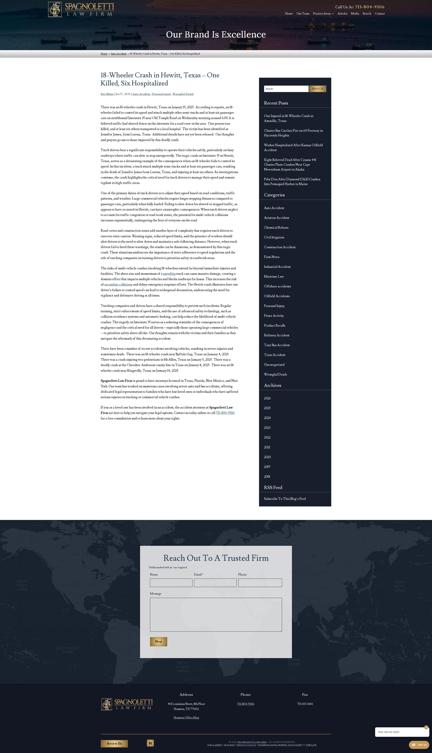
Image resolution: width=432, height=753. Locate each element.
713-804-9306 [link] (370, 7)
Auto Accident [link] (141, 94)
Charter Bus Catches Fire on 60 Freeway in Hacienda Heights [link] (293, 133)
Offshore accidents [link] (277, 286)
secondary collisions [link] (118, 285)
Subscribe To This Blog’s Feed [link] (285, 499)
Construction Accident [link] (280, 247)
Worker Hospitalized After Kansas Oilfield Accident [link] (293, 147)
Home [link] (289, 13)
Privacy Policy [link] (246, 745)
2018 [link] (267, 477)
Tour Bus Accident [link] (277, 345)
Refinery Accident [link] (276, 335)
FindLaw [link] (311, 745)
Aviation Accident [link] (276, 218)
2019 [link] (267, 467)
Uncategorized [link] (274, 365)
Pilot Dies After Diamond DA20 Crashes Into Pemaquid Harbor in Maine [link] (292, 181)
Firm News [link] (271, 257)
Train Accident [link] (274, 355)
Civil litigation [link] (274, 237)
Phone (242, 575)
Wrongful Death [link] (183, 94)
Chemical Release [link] (276, 228)
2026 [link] (267, 398)
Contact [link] (380, 13)
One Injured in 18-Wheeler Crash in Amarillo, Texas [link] (288, 118)
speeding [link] (169, 274)
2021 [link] (267, 447)
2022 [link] (267, 438)
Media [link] (355, 13)
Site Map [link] (229, 745)
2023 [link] (267, 428)
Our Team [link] (302, 13)
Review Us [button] (114, 744)
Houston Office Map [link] (186, 718)
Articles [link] (342, 13)
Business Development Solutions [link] (280, 745)
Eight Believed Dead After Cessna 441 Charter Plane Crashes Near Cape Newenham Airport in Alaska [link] (290, 165)
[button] (150, 743)
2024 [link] (267, 418)
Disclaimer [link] (215, 745)
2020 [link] (267, 457)
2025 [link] (267, 408)
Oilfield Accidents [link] (277, 296)
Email (199, 575)
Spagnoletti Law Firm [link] (251, 742)
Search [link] (367, 13)
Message (155, 594)
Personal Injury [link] (161, 94)
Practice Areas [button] (322, 13)
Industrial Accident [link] (277, 267)
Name (154, 575)
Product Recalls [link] (274, 326)
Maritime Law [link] (274, 277)
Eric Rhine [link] (107, 94)
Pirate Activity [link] (274, 316)
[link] (81, 9)
